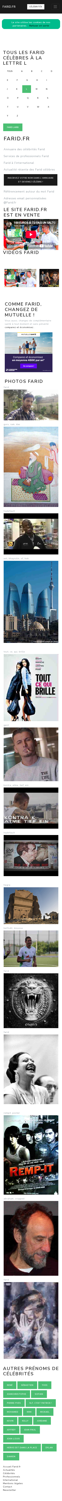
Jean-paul (30, 1430)
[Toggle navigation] (55, 7)
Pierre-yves (14, 1403)
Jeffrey (11, 1430)
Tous (10, 71)
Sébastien (27, 1385)
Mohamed (12, 1412)
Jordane (42, 1421)
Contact (7, 1486)
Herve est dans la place (22, 1447)
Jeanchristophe (16, 1394)
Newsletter (9, 1490)
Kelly (25, 1421)
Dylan (49, 1447)
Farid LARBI (13, 127)
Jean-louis (13, 1438)
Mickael (45, 1412)
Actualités (9, 1470)
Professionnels (11, 1476)
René (10, 1385)
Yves (45, 1385)
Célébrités (35, 6)
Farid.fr (9, 7)
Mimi (29, 1412)
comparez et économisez (19, 327)
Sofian (39, 1394)
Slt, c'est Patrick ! (40, 1403)
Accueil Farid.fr (12, 1466)
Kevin (10, 1421)
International (10, 1480)
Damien (11, 1456)
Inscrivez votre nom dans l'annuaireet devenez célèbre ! (31, 180)
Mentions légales (13, 1483)
